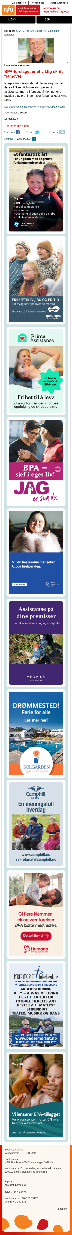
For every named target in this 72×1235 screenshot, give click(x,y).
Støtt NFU (9, 138)
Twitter (29, 133)
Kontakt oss (38, 2)
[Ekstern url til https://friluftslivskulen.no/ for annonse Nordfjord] (36, 280)
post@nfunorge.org (15, 1184)
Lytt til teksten (19, 2)
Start (18, 30)
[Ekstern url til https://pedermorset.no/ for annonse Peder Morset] (36, 1005)
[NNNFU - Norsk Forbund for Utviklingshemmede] (36, 9)
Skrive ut (53, 132)
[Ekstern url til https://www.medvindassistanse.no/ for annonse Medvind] (36, 642)
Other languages (59, 2)
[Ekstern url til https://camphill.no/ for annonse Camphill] (36, 823)
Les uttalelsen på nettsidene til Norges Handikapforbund (34, 106)
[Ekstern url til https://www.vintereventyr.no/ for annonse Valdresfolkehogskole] (36, 189)
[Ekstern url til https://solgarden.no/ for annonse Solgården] (36, 733)
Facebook (9, 133)
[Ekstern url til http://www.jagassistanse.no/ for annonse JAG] (36, 461)
